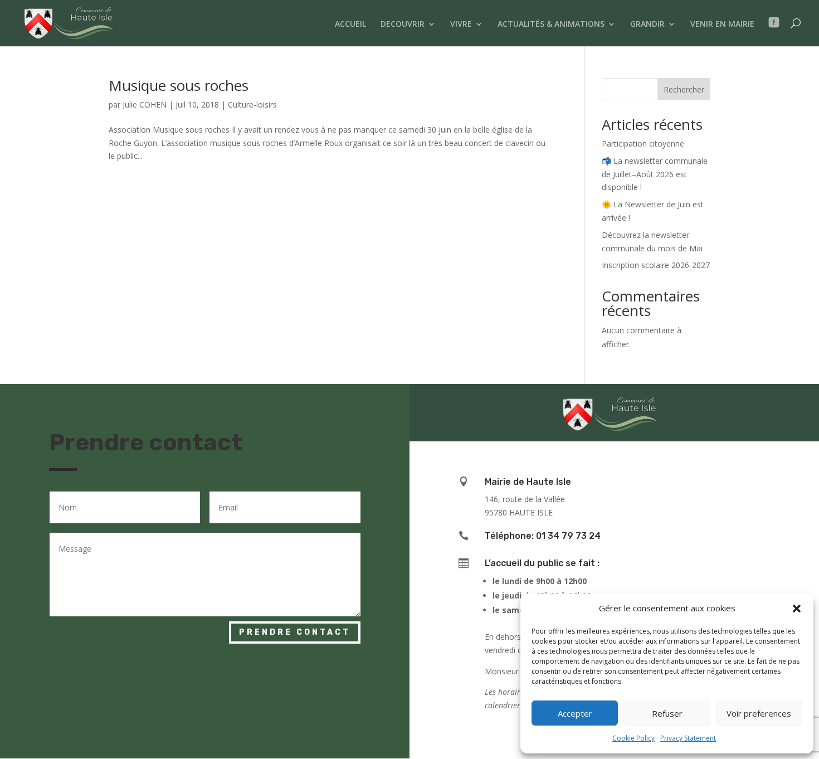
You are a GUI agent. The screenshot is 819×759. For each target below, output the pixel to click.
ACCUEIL (350, 24)
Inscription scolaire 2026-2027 (656, 265)
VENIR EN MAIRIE (722, 24)
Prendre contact (294, 632)
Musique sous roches (178, 85)
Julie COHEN (145, 104)
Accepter (575, 713)
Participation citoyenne (643, 143)
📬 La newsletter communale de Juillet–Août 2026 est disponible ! (655, 174)
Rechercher (684, 89)
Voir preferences (759, 713)
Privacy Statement (688, 738)
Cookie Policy (633, 738)
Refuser (667, 713)
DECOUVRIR (403, 24)
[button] (796, 608)
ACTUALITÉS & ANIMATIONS (551, 24)
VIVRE (461, 24)
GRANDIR (647, 24)
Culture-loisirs (252, 104)
